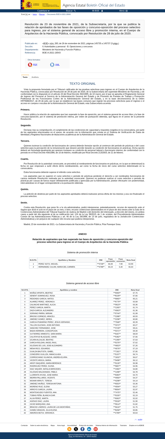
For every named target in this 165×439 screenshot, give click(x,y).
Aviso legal (61, 425)
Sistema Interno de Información (106, 425)
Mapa (53, 425)
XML (57, 65)
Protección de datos (86, 425)
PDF (35, 65)
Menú (122, 11)
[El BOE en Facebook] (82, 431)
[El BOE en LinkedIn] (89, 431)
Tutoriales (123, 425)
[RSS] (69, 431)
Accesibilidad (72, 425)
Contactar (24, 425)
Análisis (35, 77)
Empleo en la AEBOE (136, 425)
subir (140, 420)
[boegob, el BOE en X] (76, 431)
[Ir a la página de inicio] (93, 5)
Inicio (35, 14)
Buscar (42, 14)
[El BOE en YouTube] (96, 431)
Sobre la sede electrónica (39, 425)
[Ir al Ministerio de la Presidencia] (41, 4)
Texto (25, 77)
